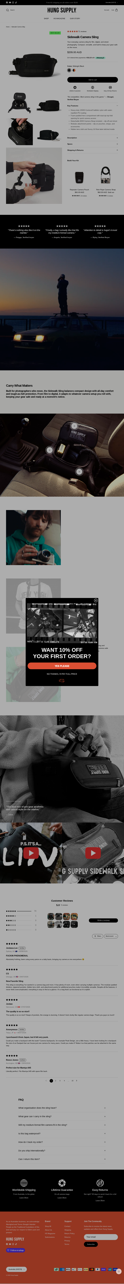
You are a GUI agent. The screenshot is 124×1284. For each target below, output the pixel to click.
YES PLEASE (62, 666)
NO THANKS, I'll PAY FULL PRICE (62, 674)
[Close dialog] (95, 600)
